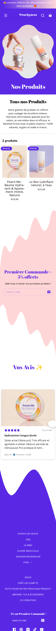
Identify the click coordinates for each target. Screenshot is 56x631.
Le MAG (28, 545)
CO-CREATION (28, 600)
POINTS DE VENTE (28, 533)
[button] (42, 15)
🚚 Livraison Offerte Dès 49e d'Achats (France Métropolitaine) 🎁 (28, 4)
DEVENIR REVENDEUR (28, 556)
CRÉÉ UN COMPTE (28, 582)
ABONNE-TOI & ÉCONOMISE (28, 594)
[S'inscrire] (48, 291)
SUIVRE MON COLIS (28, 550)
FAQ (28, 539)
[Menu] (5, 15)
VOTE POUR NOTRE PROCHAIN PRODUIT (28, 588)
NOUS (28, 577)
